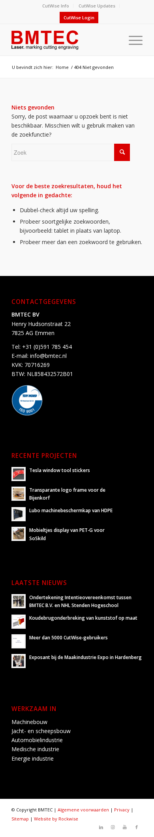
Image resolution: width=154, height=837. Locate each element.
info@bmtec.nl (48, 355)
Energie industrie (32, 758)
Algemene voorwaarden (83, 810)
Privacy (122, 810)
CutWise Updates (97, 6)
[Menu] (132, 40)
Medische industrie (35, 749)
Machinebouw (29, 722)
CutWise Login (79, 17)
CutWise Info (55, 6)
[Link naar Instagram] (113, 827)
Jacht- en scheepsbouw (41, 731)
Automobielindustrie (37, 740)
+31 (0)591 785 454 (47, 346)
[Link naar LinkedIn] (101, 827)
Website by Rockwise (56, 819)
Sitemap (20, 819)
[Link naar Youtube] (125, 827)
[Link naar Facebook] (137, 827)
